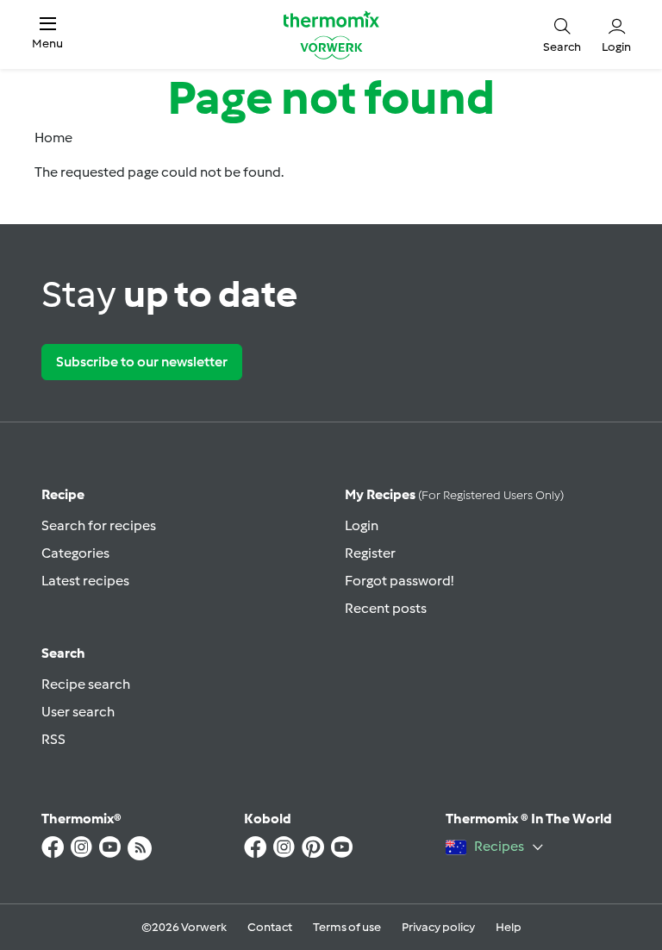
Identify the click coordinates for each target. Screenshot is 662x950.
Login (361, 525)
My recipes (454, 494)
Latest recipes (85, 580)
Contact (269, 927)
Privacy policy (438, 927)
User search (78, 711)
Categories (75, 553)
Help (508, 927)
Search (63, 653)
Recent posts (386, 608)
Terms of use (347, 927)
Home (53, 137)
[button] (47, 34)
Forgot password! (399, 580)
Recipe (62, 494)
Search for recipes (98, 525)
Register (370, 553)
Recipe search (85, 684)
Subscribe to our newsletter (142, 361)
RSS (53, 739)
